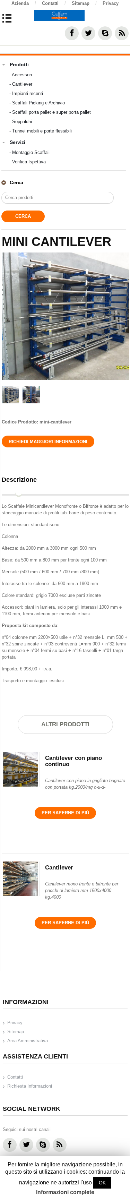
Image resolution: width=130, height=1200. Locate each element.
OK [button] (102, 1182)
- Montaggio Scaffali (29, 152)
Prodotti (19, 64)
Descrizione (19, 479)
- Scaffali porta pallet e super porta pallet (50, 112)
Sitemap (84, 3)
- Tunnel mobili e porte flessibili (40, 131)
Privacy (111, 3)
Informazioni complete (65, 1192)
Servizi (17, 142)
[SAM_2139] (65, 316)
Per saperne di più (65, 812)
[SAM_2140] (31, 395)
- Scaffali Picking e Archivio (37, 102)
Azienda (23, 3)
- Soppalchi (20, 121)
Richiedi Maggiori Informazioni (48, 441)
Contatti (54, 3)
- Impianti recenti (26, 93)
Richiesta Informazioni (29, 1086)
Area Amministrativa (27, 1040)
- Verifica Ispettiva (27, 161)
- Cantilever (20, 84)
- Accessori (20, 74)
